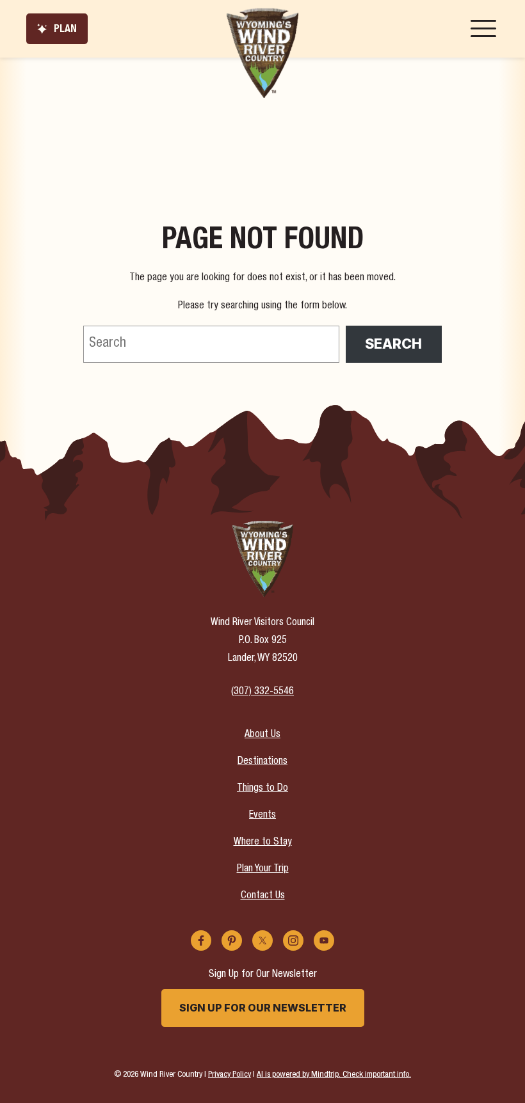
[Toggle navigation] (483, 28)
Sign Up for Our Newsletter (262, 1007)
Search (393, 343)
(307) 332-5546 (262, 692)
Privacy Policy (229, 1074)
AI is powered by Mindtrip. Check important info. (334, 1074)
